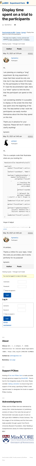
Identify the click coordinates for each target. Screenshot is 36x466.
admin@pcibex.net (16, 355)
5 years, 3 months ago (14, 39)
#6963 (30, 136)
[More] (27, 3)
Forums (18, 32)
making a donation (13, 384)
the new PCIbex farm (15, 375)
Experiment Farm (17, 3)
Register (5, 322)
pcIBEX (5, 3)
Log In (7, 295)
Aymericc (8, 25)
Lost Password (7, 325)
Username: (7, 281)
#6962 (30, 53)
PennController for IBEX (8, 32)
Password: (6, 286)
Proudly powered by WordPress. (20, 457)
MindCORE (24, 378)
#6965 (30, 233)
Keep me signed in (10, 290)
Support (23, 32)
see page (12, 360)
